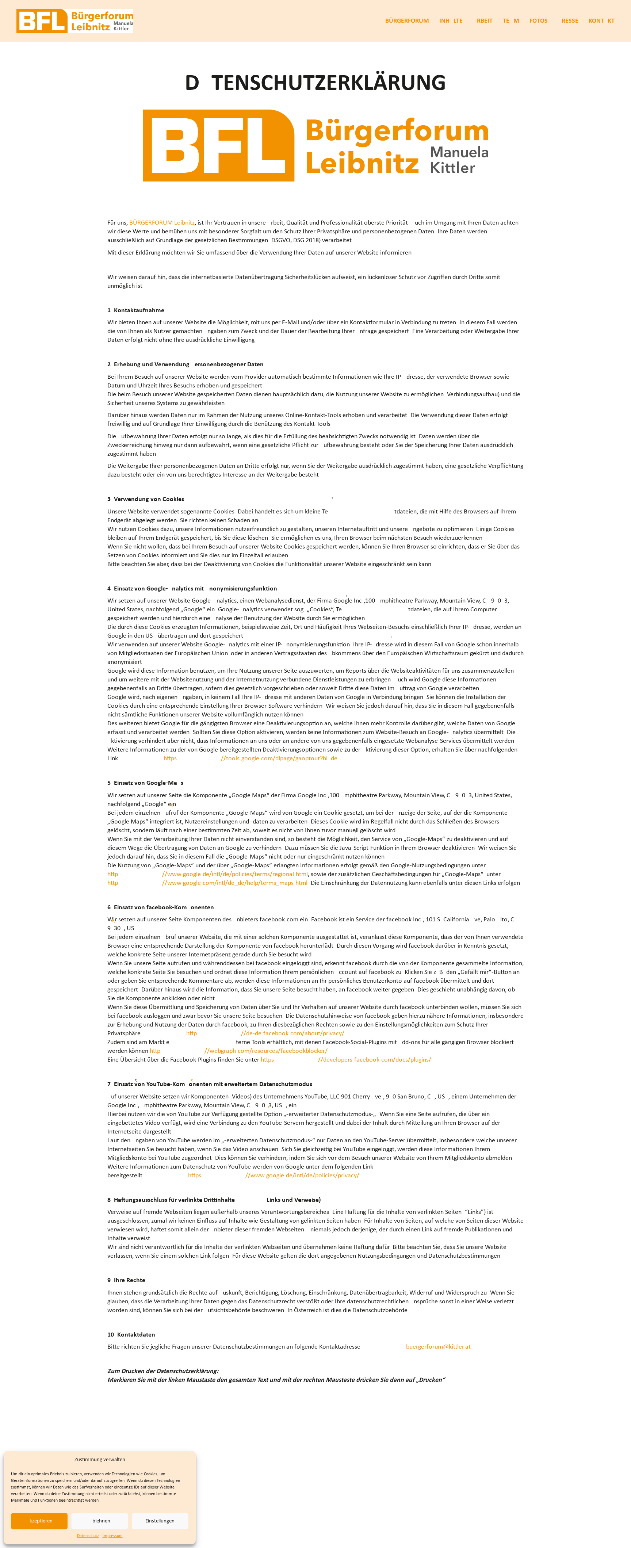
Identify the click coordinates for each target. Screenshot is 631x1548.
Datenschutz (88, 1536)
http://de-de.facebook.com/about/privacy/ (265, 1033)
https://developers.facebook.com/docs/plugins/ (346, 1059)
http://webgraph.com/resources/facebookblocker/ (239, 1051)
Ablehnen (99, 1521)
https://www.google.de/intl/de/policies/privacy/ (273, 1175)
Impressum (113, 1536)
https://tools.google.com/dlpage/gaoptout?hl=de (250, 758)
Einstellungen (160, 1521)
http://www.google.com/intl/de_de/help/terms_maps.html (207, 883)
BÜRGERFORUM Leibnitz (162, 222)
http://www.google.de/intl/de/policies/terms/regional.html (207, 874)
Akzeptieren (39, 1521)
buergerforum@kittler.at (438, 1346)
